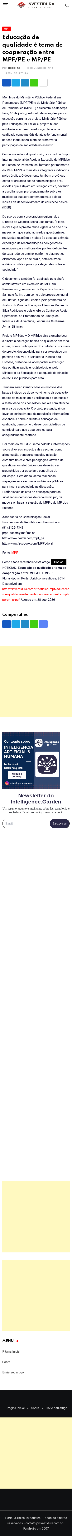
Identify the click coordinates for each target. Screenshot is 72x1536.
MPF (14, 552)
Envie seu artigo (13, 1372)
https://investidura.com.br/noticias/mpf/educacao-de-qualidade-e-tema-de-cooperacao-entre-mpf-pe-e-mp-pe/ (35, 594)
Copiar (59, 562)
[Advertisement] (36, 681)
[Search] (67, 5)
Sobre (6, 1362)
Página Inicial (11, 1351)
